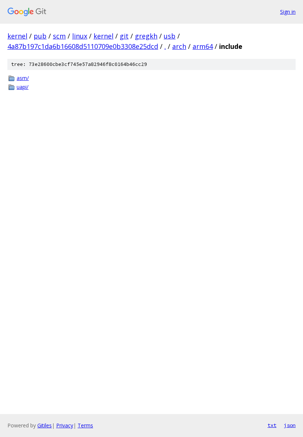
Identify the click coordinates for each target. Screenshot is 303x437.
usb (170, 35)
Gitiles (44, 425)
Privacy (64, 425)
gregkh (146, 35)
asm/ (23, 77)
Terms (85, 425)
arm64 (203, 46)
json (290, 425)
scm (59, 35)
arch (179, 46)
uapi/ (22, 86)
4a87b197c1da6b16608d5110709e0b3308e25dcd (82, 46)
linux (79, 35)
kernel (17, 35)
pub (40, 35)
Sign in (288, 11)
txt (272, 425)
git (124, 35)
